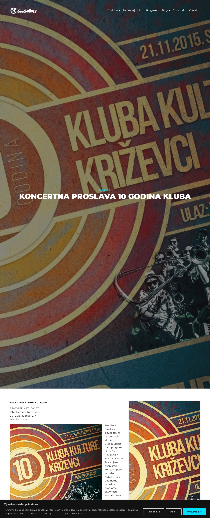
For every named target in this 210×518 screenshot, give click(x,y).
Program (151, 10)
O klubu (113, 10)
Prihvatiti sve (194, 511)
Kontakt (194, 10)
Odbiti (173, 511)
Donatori (178, 10)
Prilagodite (154, 511)
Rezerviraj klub (132, 10)
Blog (165, 10)
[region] (105, 509)
